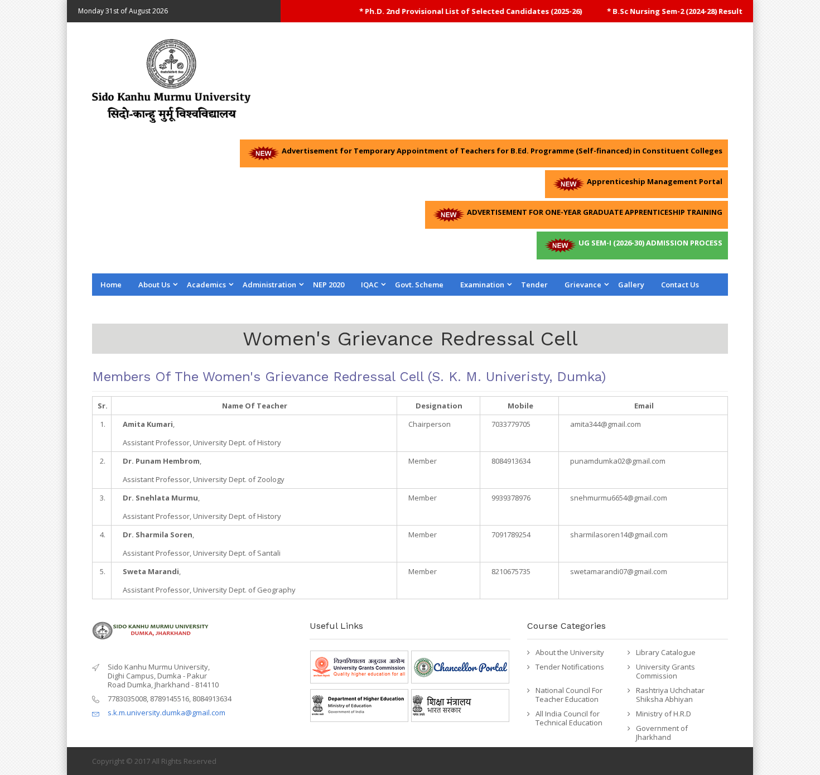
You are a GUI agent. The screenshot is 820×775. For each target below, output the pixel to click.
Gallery (631, 285)
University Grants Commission (665, 671)
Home (111, 285)
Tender (534, 285)
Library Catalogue (666, 652)
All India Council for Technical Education (569, 718)
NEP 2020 (328, 285)
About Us (154, 285)
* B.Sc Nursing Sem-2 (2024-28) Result (662, 11)
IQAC (369, 285)
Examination (482, 285)
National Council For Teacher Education (569, 695)
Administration (269, 285)
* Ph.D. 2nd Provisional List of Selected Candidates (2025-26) (458, 11)
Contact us (680, 285)
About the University (570, 652)
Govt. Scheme (419, 285)
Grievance (583, 285)
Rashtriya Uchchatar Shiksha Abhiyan (670, 695)
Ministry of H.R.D (663, 713)
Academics (206, 285)
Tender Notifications (570, 666)
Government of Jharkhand (662, 733)
